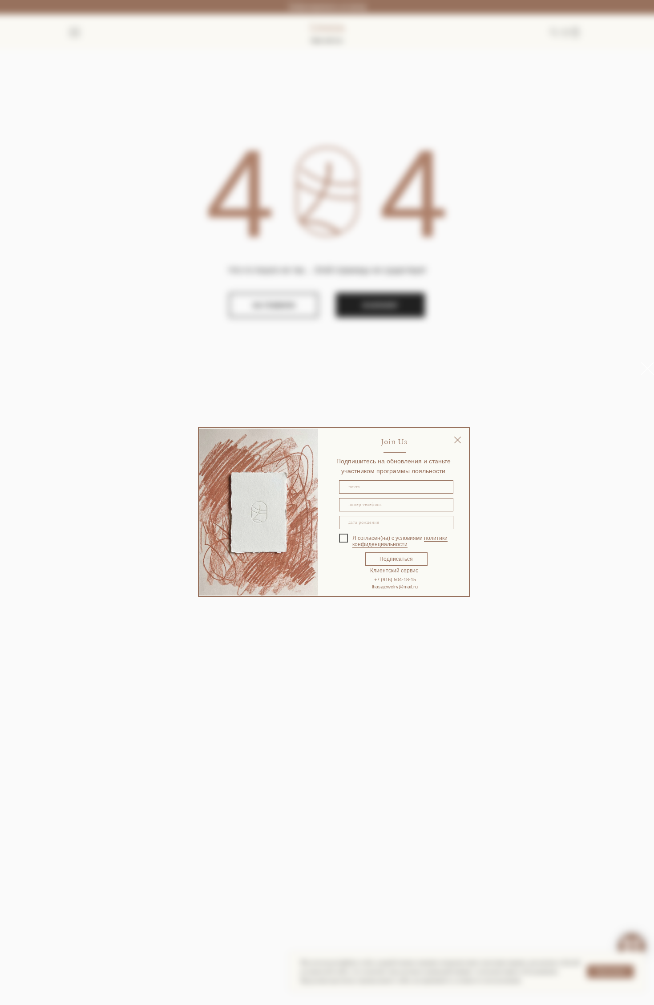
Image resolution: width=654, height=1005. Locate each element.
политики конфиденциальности (400, 541)
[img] (457, 440)
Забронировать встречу (327, 7)
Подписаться (396, 559)
